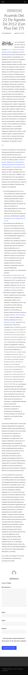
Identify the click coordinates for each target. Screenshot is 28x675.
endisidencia (7, 33)
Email (4, 620)
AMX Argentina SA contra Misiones (12, 167)
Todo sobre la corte (14, 10)
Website (4, 628)
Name (4, 612)
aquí (19, 52)
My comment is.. (6, 587)
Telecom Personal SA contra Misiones (13, 164)
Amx (14, 322)
